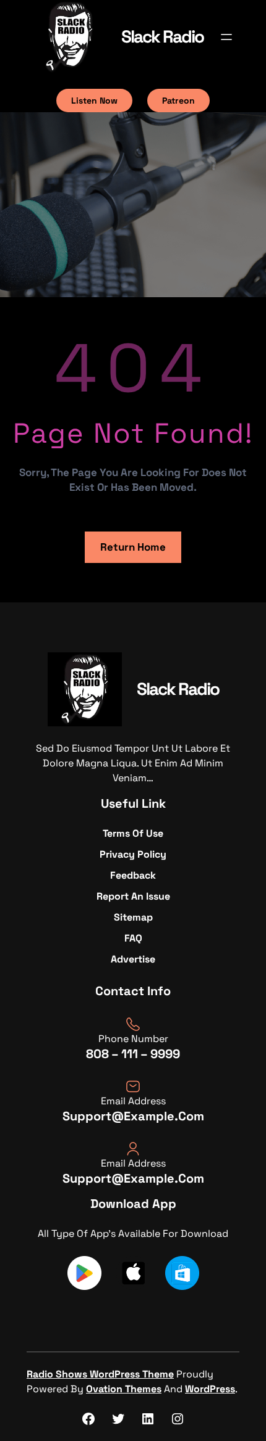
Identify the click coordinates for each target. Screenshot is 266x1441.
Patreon (178, 100)
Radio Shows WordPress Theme (100, 1374)
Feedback (133, 875)
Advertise (133, 959)
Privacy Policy (133, 854)
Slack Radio (162, 36)
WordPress (210, 1388)
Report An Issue (133, 896)
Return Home (133, 547)
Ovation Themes (123, 1388)
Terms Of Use (133, 833)
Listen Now (94, 100)
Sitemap (133, 917)
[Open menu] (226, 37)
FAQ (133, 938)
